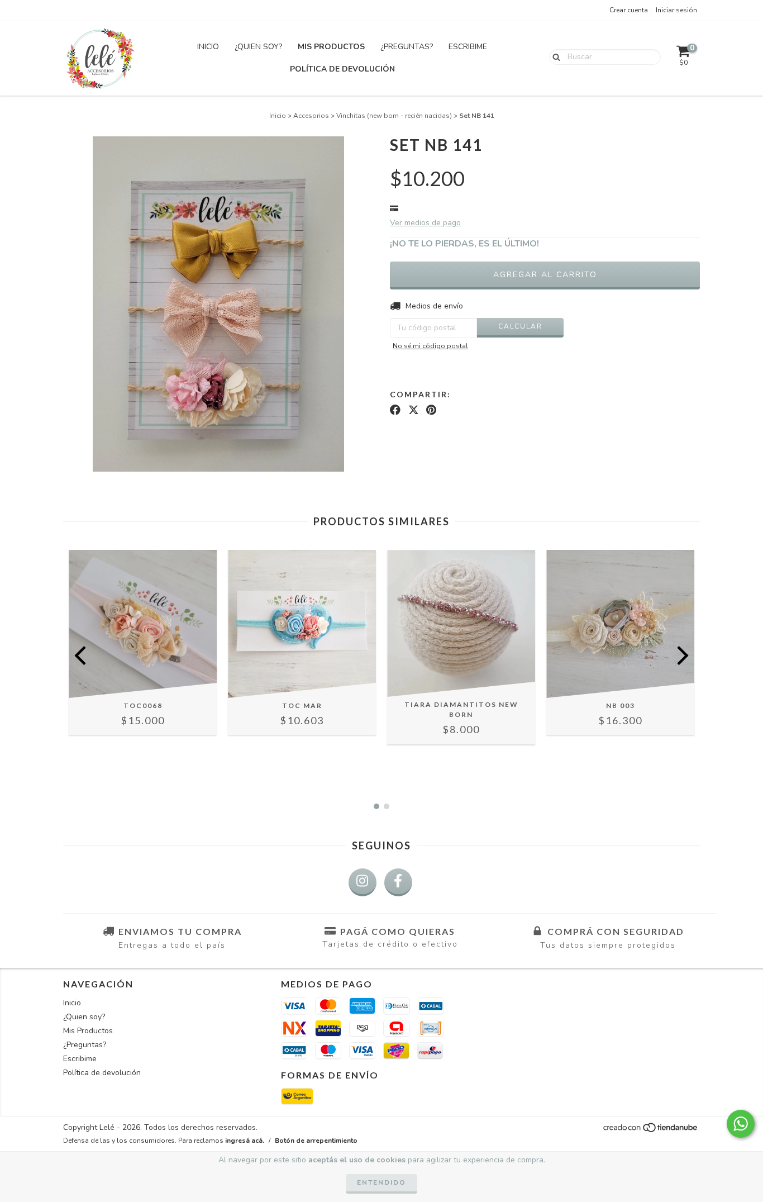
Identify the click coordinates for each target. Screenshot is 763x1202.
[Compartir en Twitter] (413, 410)
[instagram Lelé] (362, 882)
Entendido (381, 1182)
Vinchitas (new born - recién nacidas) (394, 115)
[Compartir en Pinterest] (431, 410)
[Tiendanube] (651, 1131)
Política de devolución (342, 69)
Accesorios (311, 115)
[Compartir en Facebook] (395, 410)
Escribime (468, 46)
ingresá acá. (244, 1140)
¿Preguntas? (406, 46)
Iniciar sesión (676, 10)
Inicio (208, 46)
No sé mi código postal (430, 345)
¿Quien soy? (258, 46)
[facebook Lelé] (398, 882)
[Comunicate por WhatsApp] (741, 1124)
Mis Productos (331, 46)
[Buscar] (554, 56)
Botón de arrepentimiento (316, 1140)
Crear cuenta (628, 10)
